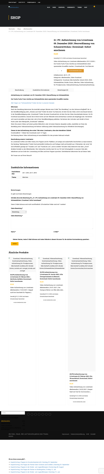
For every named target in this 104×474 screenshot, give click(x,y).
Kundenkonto (71, 7)
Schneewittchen (59, 82)
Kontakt (93, 434)
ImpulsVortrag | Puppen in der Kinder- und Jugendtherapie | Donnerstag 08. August (37, 467)
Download (66, 80)
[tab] (19, 90)
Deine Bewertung (17, 208)
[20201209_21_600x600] (29, 59)
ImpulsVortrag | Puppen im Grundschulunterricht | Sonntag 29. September (34, 462)
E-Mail (56, 232)
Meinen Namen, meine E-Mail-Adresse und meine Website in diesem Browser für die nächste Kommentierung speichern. (51, 239)
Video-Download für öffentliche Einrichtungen (11, 428)
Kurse (54, 7)
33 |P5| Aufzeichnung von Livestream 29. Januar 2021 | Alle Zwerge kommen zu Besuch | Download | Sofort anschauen (51, 275)
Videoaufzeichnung (72, 85)
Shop (85, 7)
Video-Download (76, 77)
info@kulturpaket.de (31, 2)
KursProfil (62, 7)
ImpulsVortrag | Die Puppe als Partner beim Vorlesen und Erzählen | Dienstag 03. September (40, 464)
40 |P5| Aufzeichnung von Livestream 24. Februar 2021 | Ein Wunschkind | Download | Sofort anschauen (81, 377)
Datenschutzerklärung (78, 434)
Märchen (77, 82)
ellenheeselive (27, 29)
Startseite (12, 29)
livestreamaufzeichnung (86, 85)
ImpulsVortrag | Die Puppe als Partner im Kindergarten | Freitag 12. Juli (33, 469)
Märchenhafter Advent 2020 (79, 80)
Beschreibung (19, 90)
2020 (90, 80)
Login (39, 2)
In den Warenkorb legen (75, 70)
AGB (87, 434)
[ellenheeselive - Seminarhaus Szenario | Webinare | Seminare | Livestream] (14, 7)
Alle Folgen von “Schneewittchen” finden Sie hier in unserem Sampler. (33, 103)
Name (13, 232)
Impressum (65, 434)
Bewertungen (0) (63, 90)
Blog (48, 7)
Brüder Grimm (68, 82)
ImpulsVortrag (5, 423)
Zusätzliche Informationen (41, 90)
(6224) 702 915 (22, 2)
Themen (79, 7)
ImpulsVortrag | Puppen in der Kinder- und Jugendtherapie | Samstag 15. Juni (35, 472)
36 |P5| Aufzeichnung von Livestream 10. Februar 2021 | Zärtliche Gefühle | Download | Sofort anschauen (20, 278)
